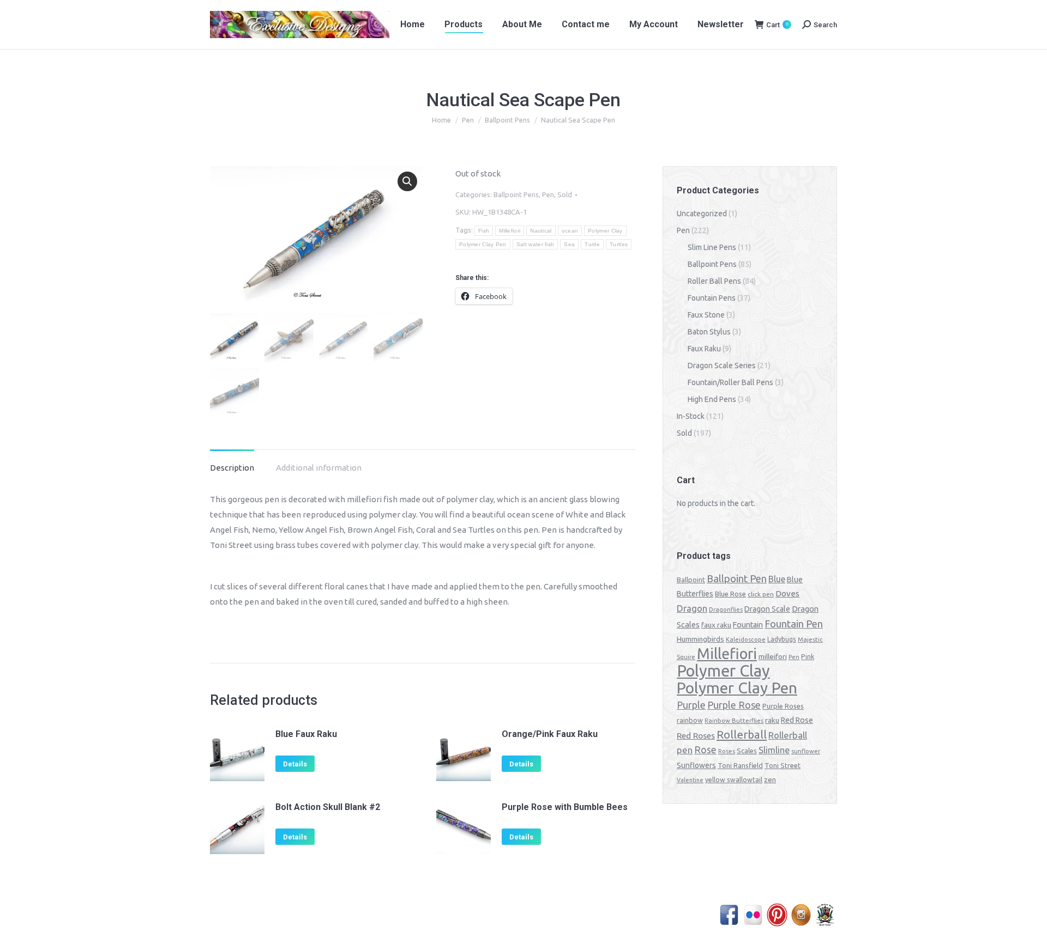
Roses (726, 751)
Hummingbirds (700, 639)
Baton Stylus (709, 331)
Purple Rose (734, 704)
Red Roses (696, 735)
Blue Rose (730, 594)
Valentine (690, 780)
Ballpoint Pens (516, 194)
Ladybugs (781, 639)
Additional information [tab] (319, 467)
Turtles (619, 244)
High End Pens (712, 399)
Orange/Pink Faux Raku (550, 734)
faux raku (716, 624)
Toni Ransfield (740, 765)
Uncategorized (702, 213)
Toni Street (783, 765)
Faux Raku (704, 348)
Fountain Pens (712, 298)
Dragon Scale (767, 609)
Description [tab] (232, 467)
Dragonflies (726, 609)
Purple (691, 704)
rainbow (690, 720)
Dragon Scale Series (722, 365)
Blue (776, 579)
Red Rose (797, 720)
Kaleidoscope (746, 639)
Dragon (692, 608)
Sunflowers (696, 765)
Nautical (540, 231)
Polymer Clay (605, 231)
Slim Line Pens (712, 247)
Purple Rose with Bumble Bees (565, 807)
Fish (483, 231)
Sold (564, 194)
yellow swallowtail (733, 779)
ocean (570, 231)
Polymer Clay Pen (483, 244)
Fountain (748, 624)
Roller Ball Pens (714, 281)
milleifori (773, 656)
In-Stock (691, 416)
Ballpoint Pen (737, 578)
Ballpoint (691, 579)
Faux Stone (706, 314)
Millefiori (509, 231)
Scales (747, 750)
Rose (705, 750)
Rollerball (742, 734)
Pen (548, 194)
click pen (761, 594)
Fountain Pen (794, 623)
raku (772, 720)
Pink (807, 656)
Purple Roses (783, 706)
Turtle (592, 244)
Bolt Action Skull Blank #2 (327, 807)
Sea (569, 244)
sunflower (805, 751)
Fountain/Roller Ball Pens (730, 382)
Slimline (774, 750)
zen (770, 779)
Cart (777, 25)
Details (295, 764)
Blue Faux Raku (306, 734)
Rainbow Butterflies (734, 720)
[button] (407, 181)
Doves (787, 593)
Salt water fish (535, 244)
